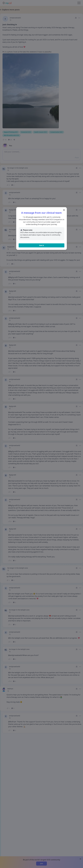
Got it (41, 245)
